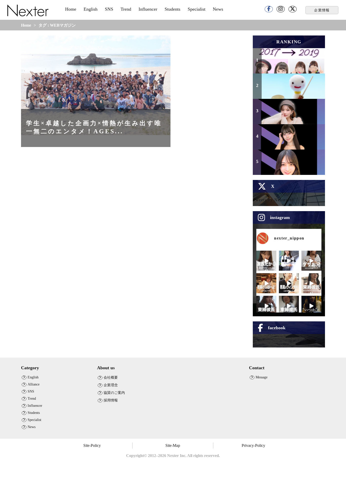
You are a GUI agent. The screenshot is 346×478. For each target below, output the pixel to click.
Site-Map (172, 445)
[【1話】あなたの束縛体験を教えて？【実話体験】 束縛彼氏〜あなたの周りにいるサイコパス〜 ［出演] (289, 306)
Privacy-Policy (253, 445)
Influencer (148, 9)
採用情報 (111, 400)
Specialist (196, 9)
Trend (126, 9)
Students (172, 9)
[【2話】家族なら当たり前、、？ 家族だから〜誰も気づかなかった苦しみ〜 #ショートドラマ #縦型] (266, 261)
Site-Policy (92, 445)
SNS (109, 9)
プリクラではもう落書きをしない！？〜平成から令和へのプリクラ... (292, 61)
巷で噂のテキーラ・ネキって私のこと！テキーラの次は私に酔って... (292, 163)
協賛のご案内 (114, 393)
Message (261, 377)
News (218, 9)
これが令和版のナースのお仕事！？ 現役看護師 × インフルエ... (291, 137)
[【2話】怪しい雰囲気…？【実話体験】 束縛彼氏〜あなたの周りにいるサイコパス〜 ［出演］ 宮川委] (266, 306)
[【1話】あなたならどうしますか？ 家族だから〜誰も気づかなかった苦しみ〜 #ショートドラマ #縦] (289, 261)
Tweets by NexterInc (273, 200)
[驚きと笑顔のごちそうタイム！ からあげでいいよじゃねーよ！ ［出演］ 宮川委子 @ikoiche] (266, 283)
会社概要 (111, 377)
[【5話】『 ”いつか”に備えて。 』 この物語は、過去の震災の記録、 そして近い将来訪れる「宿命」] (311, 306)
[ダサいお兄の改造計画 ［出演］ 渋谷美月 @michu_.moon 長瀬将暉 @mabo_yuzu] (311, 261)
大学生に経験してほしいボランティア (292, 89)
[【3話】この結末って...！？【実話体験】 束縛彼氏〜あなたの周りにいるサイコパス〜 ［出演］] (311, 283)
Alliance (34, 384)
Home (70, 9)
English (91, 9)
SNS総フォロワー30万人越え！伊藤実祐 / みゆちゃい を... (292, 114)
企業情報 (322, 10)
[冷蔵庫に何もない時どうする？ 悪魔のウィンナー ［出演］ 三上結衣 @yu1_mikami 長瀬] (289, 283)
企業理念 (111, 385)
